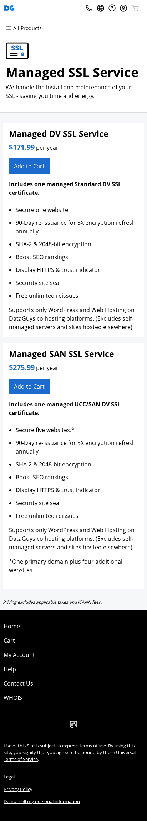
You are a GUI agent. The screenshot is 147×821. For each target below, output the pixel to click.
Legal (9, 776)
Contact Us (18, 683)
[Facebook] (73, 727)
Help (10, 669)
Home (12, 626)
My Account (19, 655)
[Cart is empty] (135, 8)
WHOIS (13, 698)
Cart (9, 640)
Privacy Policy (18, 789)
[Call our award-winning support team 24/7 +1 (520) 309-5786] (112, 8)
